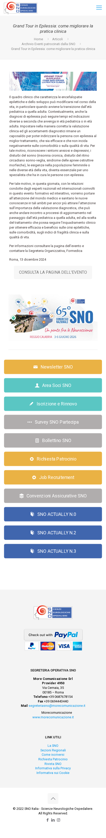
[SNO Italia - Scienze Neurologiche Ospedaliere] (20, 7)
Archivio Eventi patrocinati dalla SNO (48, 44)
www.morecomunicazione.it (53, 717)
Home (38, 39)
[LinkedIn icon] (53, 820)
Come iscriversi (53, 755)
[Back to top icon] (53, 798)
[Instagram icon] (58, 820)
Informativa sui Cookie (53, 773)
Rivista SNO (53, 764)
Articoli (57, 39)
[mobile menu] (99, 7)
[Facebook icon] (48, 820)
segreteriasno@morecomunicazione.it (57, 706)
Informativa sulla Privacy (53, 768)
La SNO (53, 746)
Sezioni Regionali (53, 750)
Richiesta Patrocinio (53, 759)
